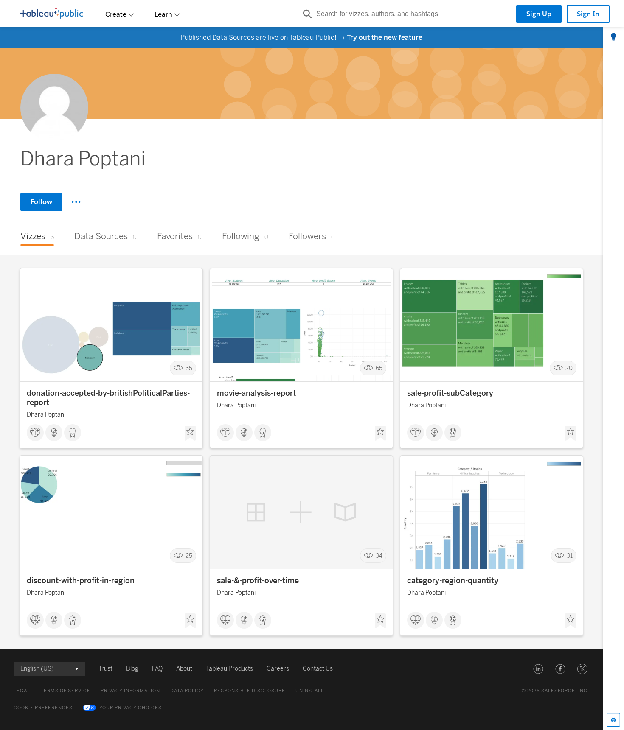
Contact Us (318, 668)
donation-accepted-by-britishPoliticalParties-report (108, 398)
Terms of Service (65, 691)
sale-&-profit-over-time (258, 580)
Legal (22, 691)
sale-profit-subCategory (450, 393)
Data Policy (187, 691)
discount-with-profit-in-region (81, 580)
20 (569, 368)
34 (379, 555)
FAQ (157, 668)
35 (189, 368)
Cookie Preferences (43, 707)
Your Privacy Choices (130, 707)
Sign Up (538, 13)
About (184, 668)
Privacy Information (130, 691)
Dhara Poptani (46, 414)
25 (189, 555)
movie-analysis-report (256, 393)
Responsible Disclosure (249, 691)
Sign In (588, 13)
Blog (132, 668)
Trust (105, 668)
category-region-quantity (452, 580)
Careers (278, 668)
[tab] (613, 37)
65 (379, 368)
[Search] (306, 14)
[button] (538, 669)
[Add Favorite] (190, 433)
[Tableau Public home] (51, 14)
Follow (41, 201)
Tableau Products (229, 668)
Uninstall (309, 691)
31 (570, 555)
